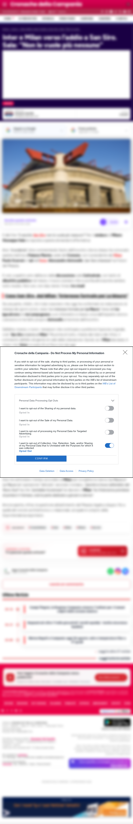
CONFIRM (41, 458)
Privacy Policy (86, 471)
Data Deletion (46, 471)
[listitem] (66, 400)
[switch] (109, 408)
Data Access (66, 471)
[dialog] (66, 412)
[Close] (126, 353)
